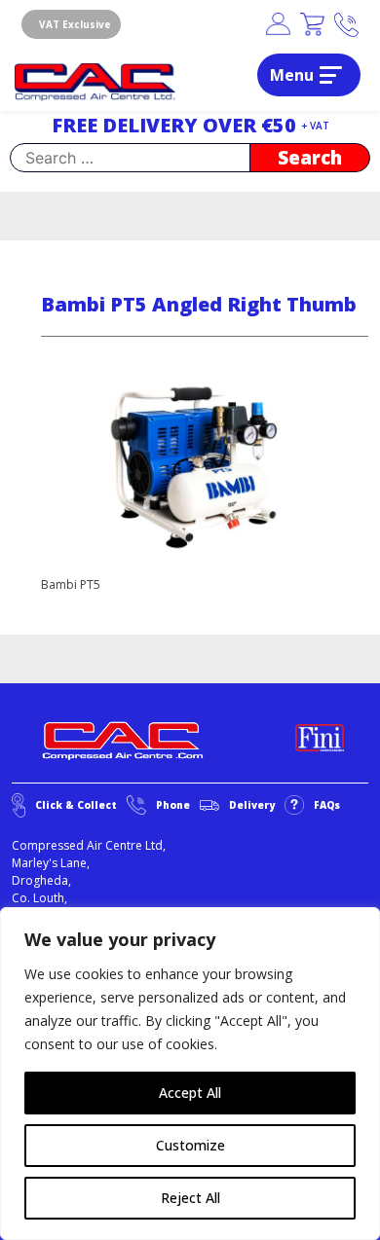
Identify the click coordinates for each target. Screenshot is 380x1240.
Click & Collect (76, 805)
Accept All (190, 1092)
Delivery (252, 805)
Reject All (190, 1197)
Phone (173, 805)
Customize (190, 1145)
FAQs (327, 805)
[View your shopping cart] (312, 25)
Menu (292, 75)
